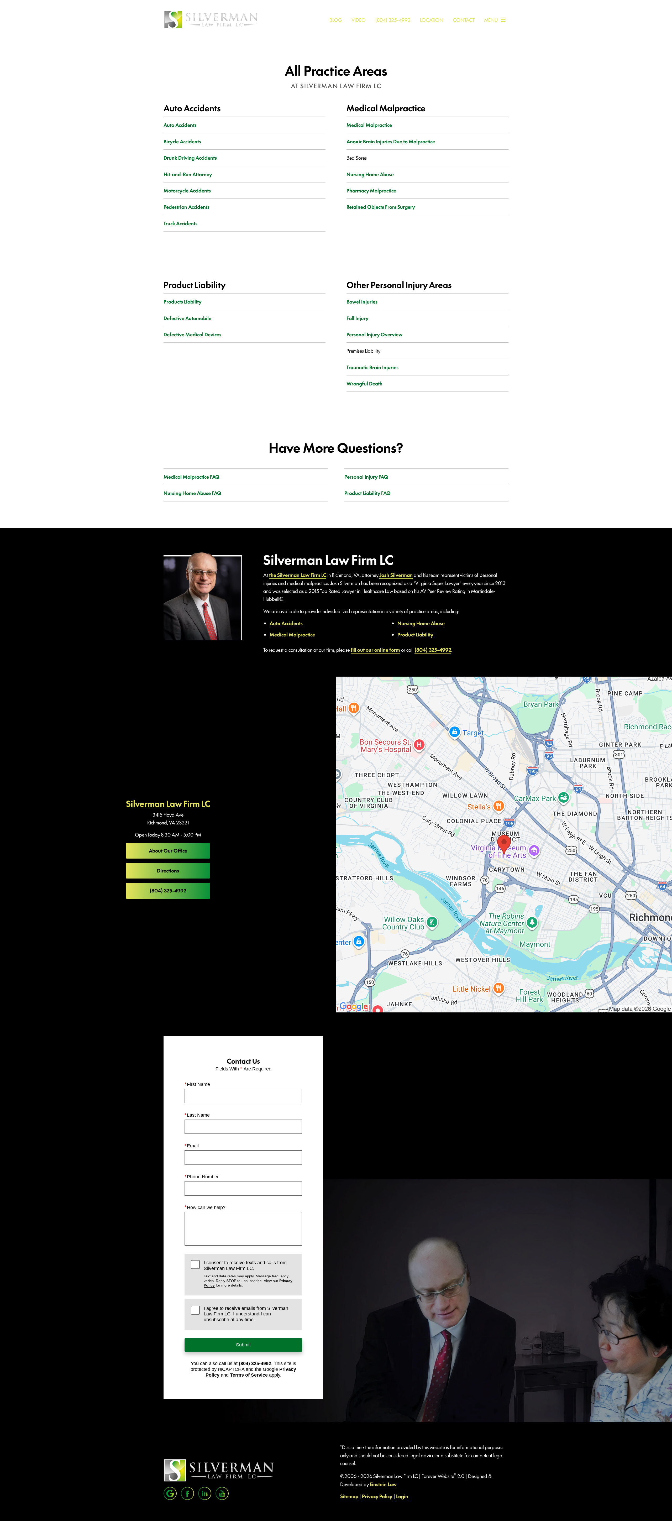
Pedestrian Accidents (186, 206)
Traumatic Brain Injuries (372, 367)
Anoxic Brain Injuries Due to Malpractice (390, 141)
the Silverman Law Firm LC (297, 574)
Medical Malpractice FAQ (191, 476)
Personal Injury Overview (374, 334)
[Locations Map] (504, 844)
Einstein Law (383, 1484)
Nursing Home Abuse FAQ (192, 492)
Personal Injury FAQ (366, 476)
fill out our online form (375, 649)
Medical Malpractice (369, 124)
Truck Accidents (180, 223)
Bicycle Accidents (182, 141)
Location (431, 19)
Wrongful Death (364, 383)
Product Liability (415, 634)
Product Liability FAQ (367, 492)
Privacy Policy (377, 1496)
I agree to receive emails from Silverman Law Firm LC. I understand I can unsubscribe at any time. (246, 1314)
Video (358, 19)
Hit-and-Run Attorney (188, 174)
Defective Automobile (187, 318)
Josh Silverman (396, 574)
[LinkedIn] (204, 1493)
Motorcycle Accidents (187, 190)
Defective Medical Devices (192, 334)
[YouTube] (222, 1493)
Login (402, 1496)
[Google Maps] (170, 1493)
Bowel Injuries (361, 301)
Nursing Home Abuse (370, 174)
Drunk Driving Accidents (190, 157)
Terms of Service (249, 1375)
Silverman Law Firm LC (168, 803)
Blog (335, 19)
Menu (491, 19)
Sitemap (349, 1496)
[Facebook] (187, 1493)
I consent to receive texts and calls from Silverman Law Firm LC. (248, 1273)
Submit (243, 1344)
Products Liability (183, 301)
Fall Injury (357, 318)
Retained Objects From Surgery (380, 206)
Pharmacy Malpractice (371, 190)
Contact (464, 19)
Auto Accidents (180, 124)
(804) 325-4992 (432, 649)
